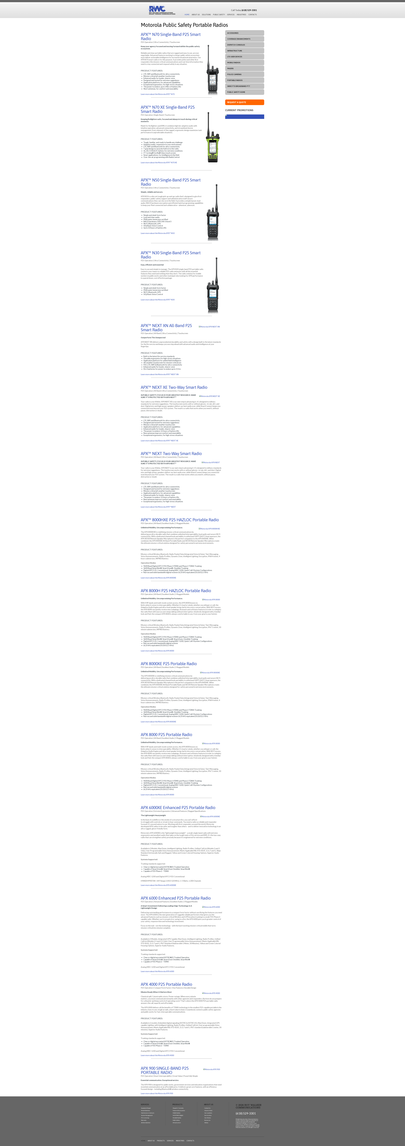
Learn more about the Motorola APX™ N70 (158, 94)
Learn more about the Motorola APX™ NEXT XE (159, 440)
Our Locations (208, 1113)
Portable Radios (234, 80)
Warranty (143, 1120)
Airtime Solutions (145, 1122)
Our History (207, 1117)
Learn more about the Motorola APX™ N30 (158, 300)
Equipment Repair (146, 1108)
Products (161, 1141)
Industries (241, 15)
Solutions (206, 15)
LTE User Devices (234, 57)
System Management (147, 1115)
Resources (207, 1120)
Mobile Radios (233, 63)
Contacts (252, 15)
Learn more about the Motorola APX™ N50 (158, 233)
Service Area (207, 1115)
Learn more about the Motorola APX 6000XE (158, 885)
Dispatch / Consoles (178, 1108)
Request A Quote (236, 102)
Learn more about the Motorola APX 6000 (157, 971)
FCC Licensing (145, 1117)
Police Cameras (234, 74)
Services (230, 15)
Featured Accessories (179, 1110)
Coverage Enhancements (238, 39)
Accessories (232, 33)
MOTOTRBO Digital (178, 1115)
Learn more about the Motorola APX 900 (157, 1093)
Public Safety (219, 15)
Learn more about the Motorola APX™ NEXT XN (160, 374)
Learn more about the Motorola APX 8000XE (158, 578)
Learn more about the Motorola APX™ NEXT (158, 507)
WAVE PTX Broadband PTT (238, 86)
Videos (206, 1122)
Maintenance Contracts (147, 1113)
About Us (196, 15)
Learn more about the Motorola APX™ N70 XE (159, 162)
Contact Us (207, 1108)
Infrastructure (234, 51)
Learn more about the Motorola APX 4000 (157, 1055)
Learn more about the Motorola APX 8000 (157, 651)
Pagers (230, 68)
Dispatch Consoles (236, 45)
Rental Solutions (145, 1110)
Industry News (208, 1110)
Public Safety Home (236, 92)
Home (187, 15)
